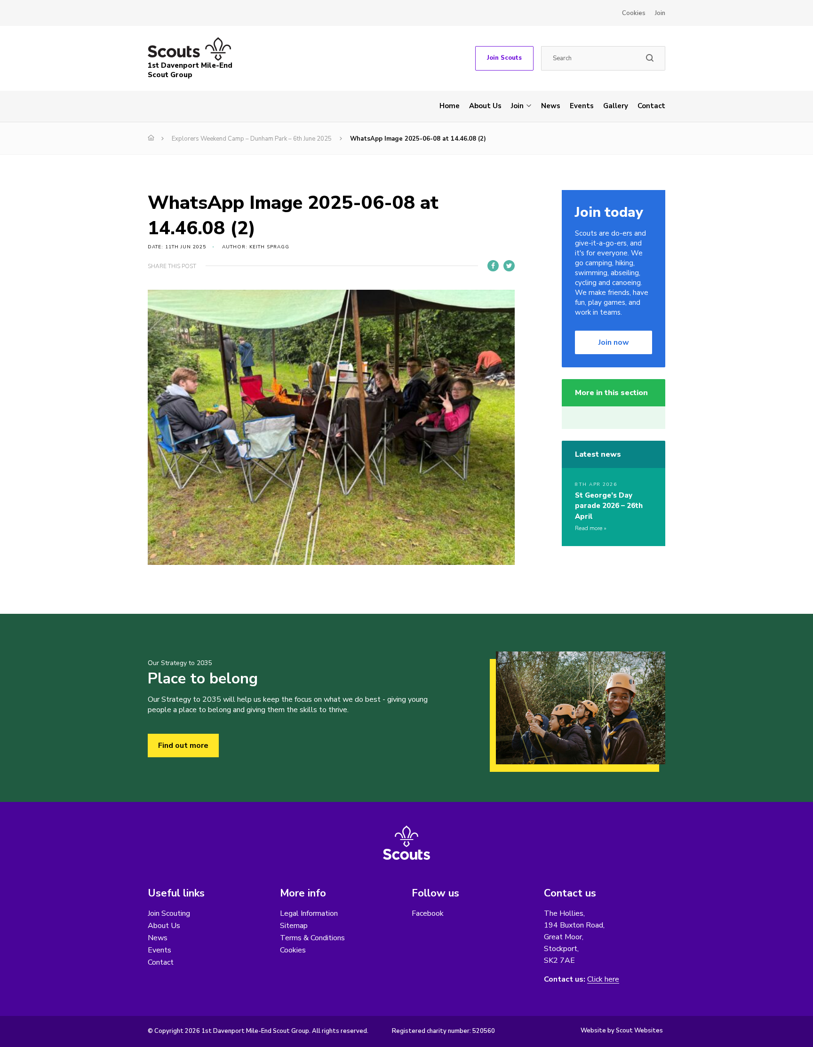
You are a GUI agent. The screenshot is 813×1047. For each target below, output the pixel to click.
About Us (485, 106)
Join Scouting (169, 913)
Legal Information (309, 913)
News (550, 106)
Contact (651, 106)
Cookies (634, 13)
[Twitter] (509, 265)
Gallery (615, 106)
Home (449, 106)
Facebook (428, 913)
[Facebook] (493, 265)
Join (660, 13)
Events (582, 106)
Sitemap (294, 925)
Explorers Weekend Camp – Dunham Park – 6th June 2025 (252, 139)
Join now (613, 342)
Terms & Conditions (312, 938)
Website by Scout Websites (622, 1030)
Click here (603, 980)
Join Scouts (504, 58)
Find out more (183, 745)
